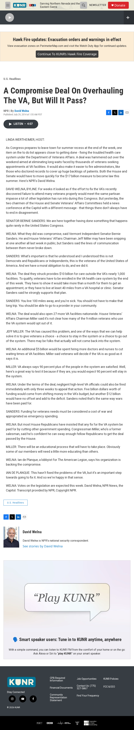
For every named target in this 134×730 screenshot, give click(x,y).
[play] (9, 18)
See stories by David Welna (43, 546)
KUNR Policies (110, 679)
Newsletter (97, 5)
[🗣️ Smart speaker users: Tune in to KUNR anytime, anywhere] (67, 596)
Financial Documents (61, 687)
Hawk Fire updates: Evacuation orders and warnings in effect (67, 39)
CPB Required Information (57, 679)
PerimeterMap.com (51, 46)
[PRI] (77, 723)
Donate (119, 5)
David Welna (21, 111)
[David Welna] (11, 537)
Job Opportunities (86, 679)
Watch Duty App (89, 46)
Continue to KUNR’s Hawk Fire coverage (67, 54)
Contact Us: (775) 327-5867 (86, 687)
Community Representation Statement (58, 697)
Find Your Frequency (88, 695)
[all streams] (129, 17)
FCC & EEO (109, 686)
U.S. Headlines (12, 79)
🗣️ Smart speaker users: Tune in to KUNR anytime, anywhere (67, 639)
